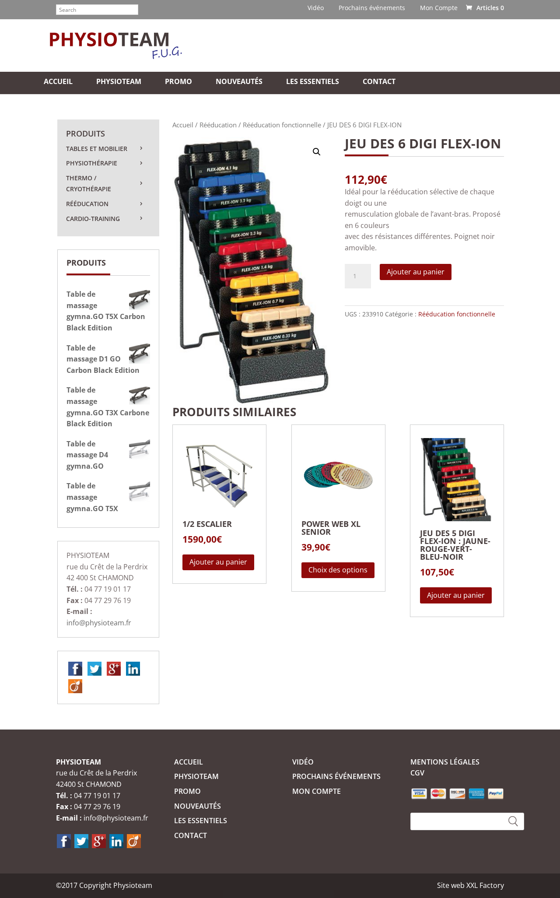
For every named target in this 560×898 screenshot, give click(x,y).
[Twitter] (94, 668)
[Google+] (113, 668)
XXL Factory (485, 885)
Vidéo (316, 8)
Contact (379, 82)
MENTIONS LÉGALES (445, 762)
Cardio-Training (93, 218)
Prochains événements (372, 8)
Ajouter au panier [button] (218, 562)
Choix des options (338, 570)
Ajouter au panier (415, 272)
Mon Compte (439, 8)
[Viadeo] (75, 686)
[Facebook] (75, 668)
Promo (178, 82)
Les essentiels (312, 82)
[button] (317, 152)
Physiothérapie (91, 163)
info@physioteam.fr (98, 623)
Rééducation (218, 124)
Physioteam (118, 82)
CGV (417, 773)
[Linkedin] (133, 668)
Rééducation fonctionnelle (282, 124)
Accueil (58, 82)
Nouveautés (239, 82)
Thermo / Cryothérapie (88, 183)
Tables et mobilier (96, 148)
